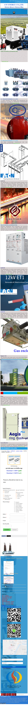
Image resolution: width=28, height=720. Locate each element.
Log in (14, 666)
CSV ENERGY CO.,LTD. (14, 4)
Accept (4, 703)
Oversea (17, 511)
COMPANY (4, 583)
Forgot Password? (7, 668)
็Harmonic (19, 496)
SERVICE (4, 591)
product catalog (19, 451)
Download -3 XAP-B (12, 473)
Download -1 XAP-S (12, 470)
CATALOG (13, 451)
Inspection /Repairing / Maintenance (7, 499)
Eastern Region (19, 506)
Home (8, 451)
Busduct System (20, 495)
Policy (1, 703)
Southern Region (19, 510)
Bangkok (17, 502)
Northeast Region (19, 507)
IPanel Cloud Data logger (19, 493)
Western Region (19, 509)
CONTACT (4, 594)
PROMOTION (5, 588)
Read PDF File (5, 61)
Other (18, 498)
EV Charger (7, 496)
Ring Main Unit (8, 495)
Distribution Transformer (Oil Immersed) (9, 490)
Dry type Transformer (20, 490)
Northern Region (19, 503)
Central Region (19, 505)
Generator (7, 492)
